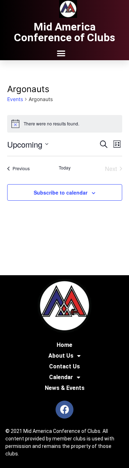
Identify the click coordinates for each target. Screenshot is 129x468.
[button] (61, 53)
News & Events (65, 388)
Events (15, 99)
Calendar (61, 377)
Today (65, 168)
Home (64, 345)
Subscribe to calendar (60, 192)
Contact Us (64, 366)
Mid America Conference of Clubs (64, 32)
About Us (60, 355)
